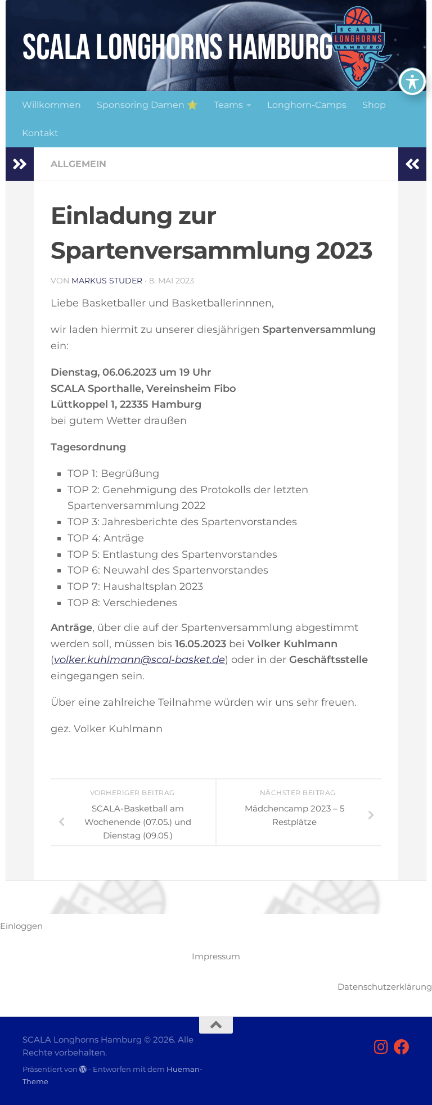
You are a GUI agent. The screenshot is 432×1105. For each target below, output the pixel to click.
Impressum (216, 956)
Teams (228, 105)
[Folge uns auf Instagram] (381, 1047)
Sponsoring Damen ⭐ (147, 105)
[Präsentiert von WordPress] (83, 1069)
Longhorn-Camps (306, 105)
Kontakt (40, 133)
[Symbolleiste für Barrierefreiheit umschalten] (412, 81)
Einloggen (21, 926)
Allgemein (78, 164)
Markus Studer (106, 281)
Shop (374, 105)
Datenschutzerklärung (385, 986)
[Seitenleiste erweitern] (20, 164)
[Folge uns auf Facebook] (402, 1047)
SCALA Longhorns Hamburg (177, 48)
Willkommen (51, 105)
